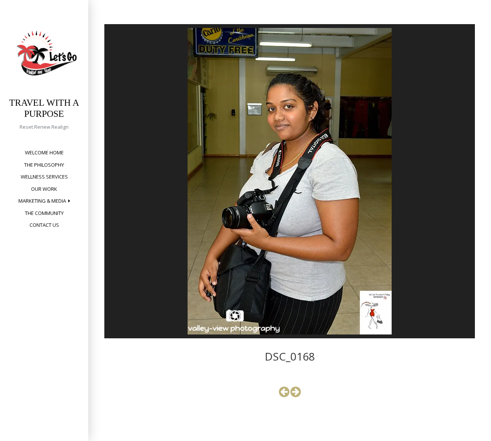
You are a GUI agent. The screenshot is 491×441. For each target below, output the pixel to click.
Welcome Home (44, 152)
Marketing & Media (42, 200)
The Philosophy (44, 164)
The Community (44, 213)
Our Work (44, 188)
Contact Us (44, 224)
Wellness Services (44, 176)
